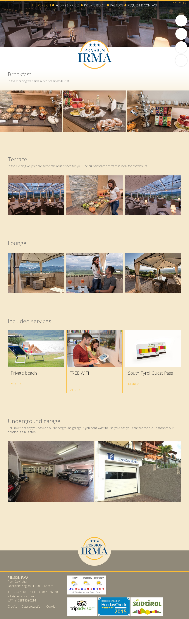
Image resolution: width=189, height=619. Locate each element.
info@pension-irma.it (21, 596)
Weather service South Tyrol (87, 592)
